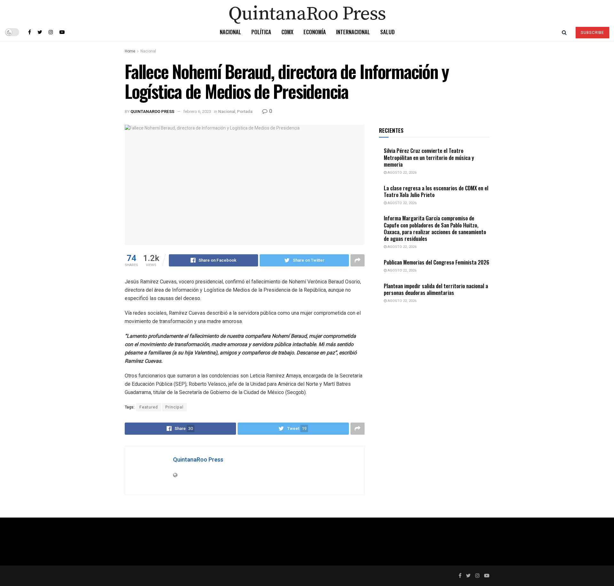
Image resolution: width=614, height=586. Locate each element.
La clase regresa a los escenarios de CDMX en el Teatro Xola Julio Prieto (436, 191)
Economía (314, 32)
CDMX (287, 32)
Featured (148, 407)
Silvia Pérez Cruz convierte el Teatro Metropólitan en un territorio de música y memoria (429, 157)
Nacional (230, 32)
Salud (387, 32)
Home (130, 51)
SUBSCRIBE (592, 33)
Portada (244, 111)
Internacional (353, 32)
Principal (174, 407)
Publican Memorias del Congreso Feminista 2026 (436, 262)
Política (261, 32)
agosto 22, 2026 (401, 172)
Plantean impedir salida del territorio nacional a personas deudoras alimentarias (436, 289)
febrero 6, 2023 (197, 111)
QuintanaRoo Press (152, 111)
